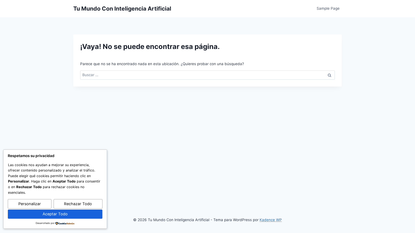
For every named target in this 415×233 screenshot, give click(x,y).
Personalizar (29, 204)
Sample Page (328, 8)
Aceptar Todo (55, 214)
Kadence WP (271, 220)
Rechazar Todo (78, 204)
